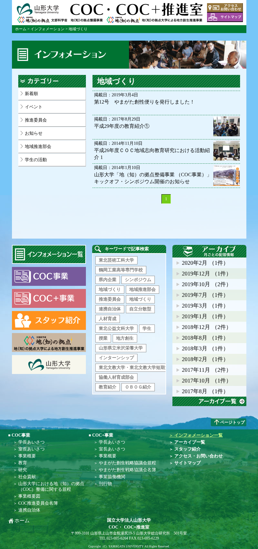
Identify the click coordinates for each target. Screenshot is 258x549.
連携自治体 (29, 510)
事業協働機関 (112, 476)
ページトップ (232, 422)
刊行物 (105, 483)
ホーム (20, 29)
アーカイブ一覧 (209, 401)
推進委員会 (36, 120)
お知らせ (33, 133)
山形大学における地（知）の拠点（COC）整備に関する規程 (51, 486)
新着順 (31, 93)
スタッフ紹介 (185, 449)
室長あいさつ (31, 449)
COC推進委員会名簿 (38, 503)
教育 (22, 463)
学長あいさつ (31, 442)
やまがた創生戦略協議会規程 (127, 463)
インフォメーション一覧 (196, 435)
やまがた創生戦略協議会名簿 (127, 469)
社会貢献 (27, 476)
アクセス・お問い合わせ (225, 8)
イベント (33, 107)
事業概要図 (29, 496)
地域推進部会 (38, 146)
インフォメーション (47, 29)
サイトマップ (225, 17)
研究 (22, 469)
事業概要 (27, 456)
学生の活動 (36, 159)
